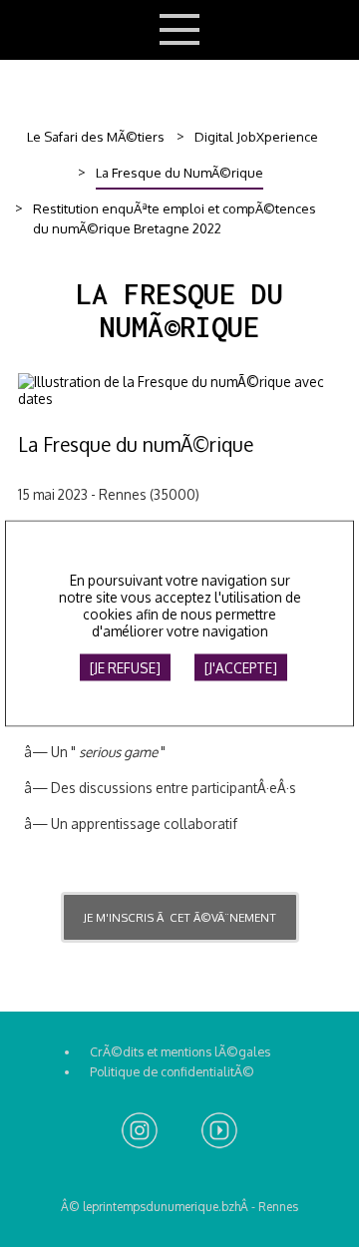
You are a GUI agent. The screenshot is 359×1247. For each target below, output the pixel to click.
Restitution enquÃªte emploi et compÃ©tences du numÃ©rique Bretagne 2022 (174, 218)
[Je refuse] (125, 667)
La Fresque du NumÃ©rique (179, 173)
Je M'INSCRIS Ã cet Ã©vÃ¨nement (180, 917)
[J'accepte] (240, 667)
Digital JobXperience (256, 137)
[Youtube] (219, 1131)
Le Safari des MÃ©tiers (96, 137)
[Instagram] (140, 1131)
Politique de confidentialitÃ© (172, 1071)
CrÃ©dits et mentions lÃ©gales (180, 1051)
